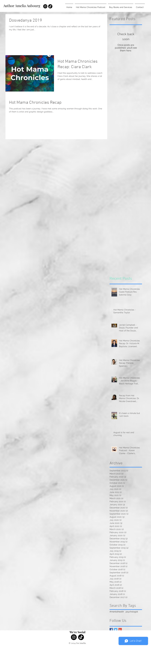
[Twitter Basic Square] (115, 629)
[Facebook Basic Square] (111, 629)
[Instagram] (45, 6)
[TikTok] (50, 6)
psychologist (132, 611)
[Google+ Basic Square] (120, 629)
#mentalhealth (117, 611)
